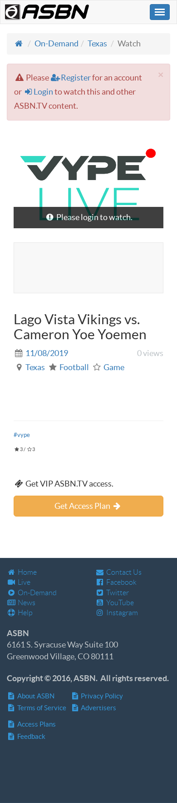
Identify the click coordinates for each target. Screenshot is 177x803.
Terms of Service (41, 708)
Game (113, 367)
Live (23, 582)
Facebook (121, 582)
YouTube (119, 603)
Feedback (30, 736)
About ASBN (35, 696)
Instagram (121, 613)
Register (76, 77)
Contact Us (123, 572)
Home (26, 572)
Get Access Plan (83, 506)
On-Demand (56, 43)
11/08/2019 (46, 353)
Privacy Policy (101, 696)
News (25, 603)
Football (74, 367)
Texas (97, 43)
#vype (22, 435)
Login (43, 91)
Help (24, 613)
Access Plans (36, 724)
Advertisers (97, 708)
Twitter (117, 593)
